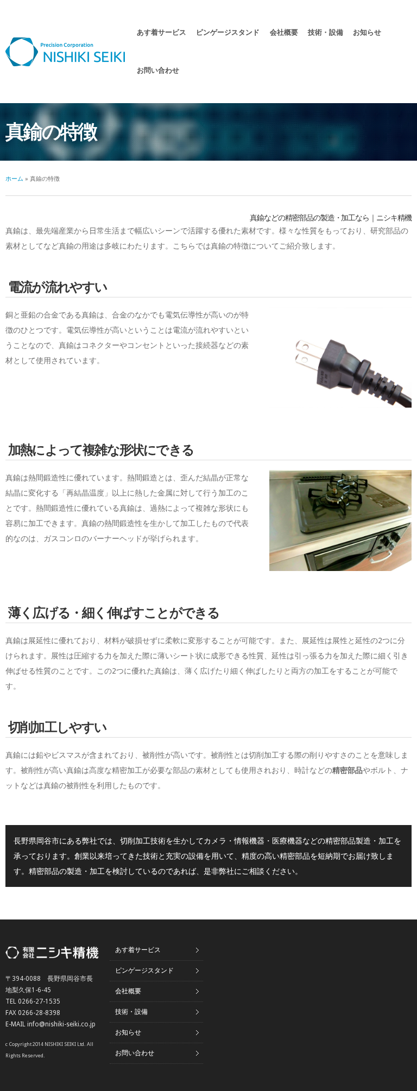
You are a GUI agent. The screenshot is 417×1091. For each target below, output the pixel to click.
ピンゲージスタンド (228, 32)
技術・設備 (325, 32)
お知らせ (367, 32)
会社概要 (284, 32)
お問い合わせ (158, 70)
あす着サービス (161, 32)
